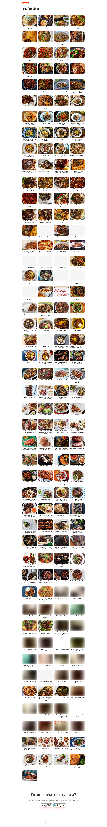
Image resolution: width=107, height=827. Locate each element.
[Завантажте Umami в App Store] (46, 805)
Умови (49, 822)
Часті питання (63, 822)
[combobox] (53, 13)
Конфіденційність (55, 822)
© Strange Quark (44, 822)
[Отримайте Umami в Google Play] (60, 805)
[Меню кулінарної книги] (84, 8)
